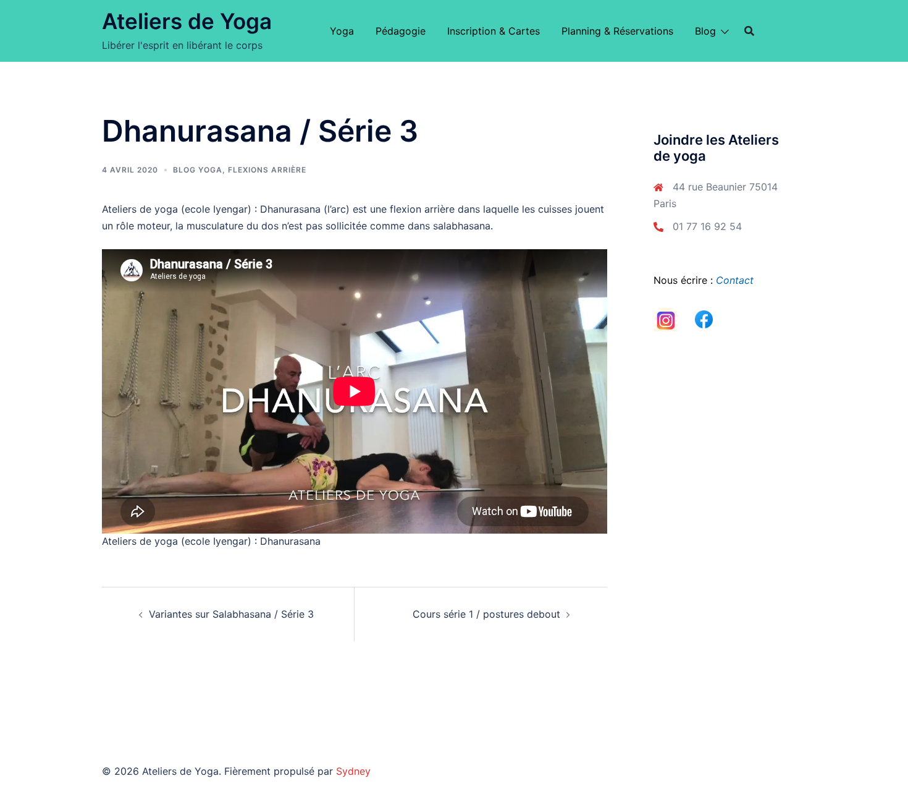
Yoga (342, 31)
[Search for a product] (749, 31)
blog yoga (197, 169)
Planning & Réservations (617, 31)
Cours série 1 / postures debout (486, 614)
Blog (705, 31)
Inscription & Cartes (493, 31)
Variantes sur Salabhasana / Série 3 (231, 614)
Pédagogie (401, 31)
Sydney (353, 771)
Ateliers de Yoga (187, 21)
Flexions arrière (267, 169)
